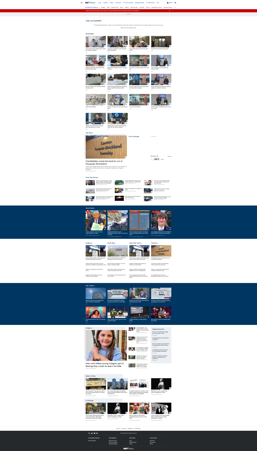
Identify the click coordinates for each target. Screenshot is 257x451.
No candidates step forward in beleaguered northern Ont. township (159, 276)
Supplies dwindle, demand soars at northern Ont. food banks (94, 276)
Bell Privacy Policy (113, 440)
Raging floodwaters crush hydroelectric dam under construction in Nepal (117, 233)
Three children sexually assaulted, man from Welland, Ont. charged (141, 365)
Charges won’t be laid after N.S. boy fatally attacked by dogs (141, 357)
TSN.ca (131, 443)
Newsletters (130, 428)
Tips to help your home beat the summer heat (159, 68)
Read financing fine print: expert (159, 48)
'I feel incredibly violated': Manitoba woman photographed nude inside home (138, 233)
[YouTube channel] (94, 433)
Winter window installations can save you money (161, 107)
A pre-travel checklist (135, 106)
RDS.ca (151, 443)
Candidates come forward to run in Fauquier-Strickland (160, 258)
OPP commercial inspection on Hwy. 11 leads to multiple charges (116, 264)
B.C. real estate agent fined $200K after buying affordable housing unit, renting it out (117, 392)
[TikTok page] (92, 433)
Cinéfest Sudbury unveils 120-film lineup (138, 320)
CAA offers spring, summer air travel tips (139, 68)
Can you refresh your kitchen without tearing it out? (95, 87)
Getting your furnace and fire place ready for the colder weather (116, 126)
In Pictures (118, 2)
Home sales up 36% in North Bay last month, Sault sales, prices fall (95, 258)
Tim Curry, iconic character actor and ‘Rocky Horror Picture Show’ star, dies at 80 (162, 182)
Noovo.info (152, 440)
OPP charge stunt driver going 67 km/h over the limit (132, 197)
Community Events (167, 7)
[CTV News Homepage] (90, 2)
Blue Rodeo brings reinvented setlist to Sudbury (160, 320)
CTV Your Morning (128, 2)
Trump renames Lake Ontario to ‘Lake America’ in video (94, 232)
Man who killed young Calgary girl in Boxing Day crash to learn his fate (105, 364)
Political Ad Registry (113, 443)
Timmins (148, 7)
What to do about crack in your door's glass (117, 107)
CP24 (130, 440)
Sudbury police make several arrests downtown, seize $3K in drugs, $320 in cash (96, 264)
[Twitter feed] (89, 433)
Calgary (89, 328)
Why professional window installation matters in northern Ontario (161, 87)
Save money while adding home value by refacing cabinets (96, 49)
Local (99, 2)
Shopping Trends (139, 2)
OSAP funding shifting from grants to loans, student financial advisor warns (117, 88)
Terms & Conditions (113, 442)
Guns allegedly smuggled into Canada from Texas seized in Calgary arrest (142, 349)
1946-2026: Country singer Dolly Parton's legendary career (159, 391)
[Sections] (81, 2)
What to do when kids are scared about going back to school (94, 126)
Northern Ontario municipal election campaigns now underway (160, 301)
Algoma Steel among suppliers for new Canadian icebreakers (95, 301)
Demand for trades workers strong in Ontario (117, 68)
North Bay (141, 7)
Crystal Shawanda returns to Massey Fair (96, 320)
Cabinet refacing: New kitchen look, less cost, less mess (95, 68)
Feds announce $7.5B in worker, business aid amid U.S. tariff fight (116, 301)
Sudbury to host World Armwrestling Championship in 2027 (139, 301)
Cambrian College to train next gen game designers (116, 49)
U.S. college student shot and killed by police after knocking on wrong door (161, 232)
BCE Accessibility (92, 440)
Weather (103, 7)
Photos (121, 7)
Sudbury (127, 7)
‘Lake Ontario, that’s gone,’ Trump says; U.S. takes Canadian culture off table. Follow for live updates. (104, 182)
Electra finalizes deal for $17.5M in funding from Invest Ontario (116, 258)
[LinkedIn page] (97, 433)
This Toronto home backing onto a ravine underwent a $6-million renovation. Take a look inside (95, 417)
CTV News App (137, 428)
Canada (105, 2)
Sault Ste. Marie (134, 7)
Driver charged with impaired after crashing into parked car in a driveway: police (138, 276)
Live (158, 2)
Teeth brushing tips (91, 106)
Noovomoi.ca (153, 442)
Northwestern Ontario (156, 7)
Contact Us (124, 428)
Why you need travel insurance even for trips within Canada (139, 87)
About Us (119, 428)
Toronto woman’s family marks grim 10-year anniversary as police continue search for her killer (142, 339)
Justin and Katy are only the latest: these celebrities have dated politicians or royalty (160, 417)
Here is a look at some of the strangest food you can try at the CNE (138, 417)
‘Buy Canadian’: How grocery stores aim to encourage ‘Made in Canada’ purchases (95, 392)
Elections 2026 (114, 7)
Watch (111, 2)
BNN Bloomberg (132, 442)
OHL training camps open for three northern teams (116, 320)
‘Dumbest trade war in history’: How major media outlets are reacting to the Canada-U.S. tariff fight (138, 392)
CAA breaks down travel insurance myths (138, 49)
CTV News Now (150, 2)
